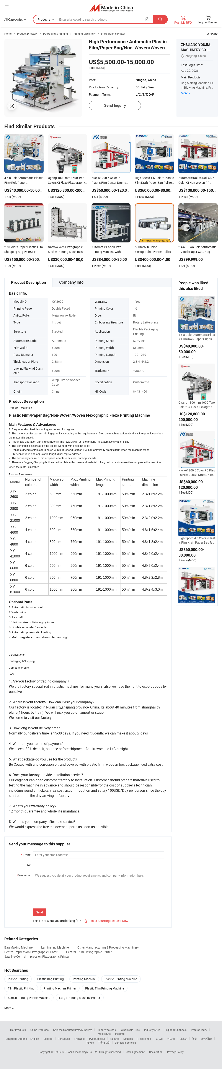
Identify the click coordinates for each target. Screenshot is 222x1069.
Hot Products (18, 1030)
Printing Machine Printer (60, 988)
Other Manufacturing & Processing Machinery (108, 947)
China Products (39, 1030)
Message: (23, 875)
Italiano (114, 1038)
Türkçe (90, 1042)
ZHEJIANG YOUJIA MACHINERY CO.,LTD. (196, 49)
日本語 (183, 1038)
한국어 (171, 1038)
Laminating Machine (55, 947)
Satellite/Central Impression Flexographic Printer (36, 956)
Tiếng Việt (104, 1042)
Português (64, 1038)
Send (39, 912)
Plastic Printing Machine (121, 979)
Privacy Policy (175, 1052)
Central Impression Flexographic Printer (30, 952)
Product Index (199, 1030)
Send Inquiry (115, 105)
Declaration (156, 1052)
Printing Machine (84, 979)
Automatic (59, 341)
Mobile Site (104, 1033)
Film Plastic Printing (21, 988)
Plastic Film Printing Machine (104, 988)
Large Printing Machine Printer (79, 998)
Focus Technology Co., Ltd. (83, 1052)
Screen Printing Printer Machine (29, 998)
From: (26, 855)
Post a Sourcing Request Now (106, 921)
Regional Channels (175, 1030)
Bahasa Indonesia (125, 1042)
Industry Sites (152, 1030)
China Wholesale (106, 1030)
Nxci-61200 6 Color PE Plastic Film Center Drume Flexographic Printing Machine (196, 472)
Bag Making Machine (18, 947)
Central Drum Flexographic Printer (89, 952)
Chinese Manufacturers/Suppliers (72, 1030)
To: (29, 865)
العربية (159, 1038)
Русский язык (97, 1038)
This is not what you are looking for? (57, 921)
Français (79, 1038)
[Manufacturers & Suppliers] (111, 7)
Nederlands (144, 1038)
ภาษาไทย (206, 1038)
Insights (119, 1033)
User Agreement (135, 1052)
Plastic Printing (18, 979)
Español (48, 1038)
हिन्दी (194, 1038)
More (184, 93)
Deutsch (128, 1038)
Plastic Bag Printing (50, 979)
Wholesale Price (130, 1030)
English (34, 1038)
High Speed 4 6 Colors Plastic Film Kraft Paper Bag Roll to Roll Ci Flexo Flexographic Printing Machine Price (196, 540)
